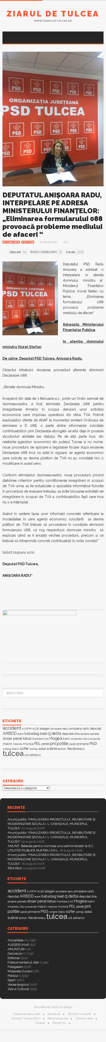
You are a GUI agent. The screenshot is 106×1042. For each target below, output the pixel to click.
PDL (37, 744)
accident (12, 728)
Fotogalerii (15, 967)
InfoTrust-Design (61, 1007)
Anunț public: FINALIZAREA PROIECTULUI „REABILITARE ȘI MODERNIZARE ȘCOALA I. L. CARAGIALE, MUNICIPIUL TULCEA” (51, 824)
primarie (83, 744)
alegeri (45, 728)
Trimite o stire (84, 1018)
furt (46, 738)
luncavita (94, 738)
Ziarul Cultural (18, 989)
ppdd (72, 744)
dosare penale (89, 734)
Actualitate (11, 242)
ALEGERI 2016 (18, 944)
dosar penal (12, 738)
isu (85, 738)
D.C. (66, 242)
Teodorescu (76, 749)
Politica (28, 242)
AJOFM (27, 728)
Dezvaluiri (15, 953)
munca (28, 744)
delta (56, 733)
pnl (53, 743)
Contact (40, 1023)
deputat (68, 734)
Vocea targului (18, 984)
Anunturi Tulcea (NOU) (25, 1018)
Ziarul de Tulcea (53, 13)
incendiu (77, 738)
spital (42, 749)
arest (21, 733)
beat (43, 734)
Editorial (14, 958)
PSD (93, 743)
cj (49, 733)
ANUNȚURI (16, 949)
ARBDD (10, 733)
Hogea (55, 738)
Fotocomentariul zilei (23, 962)
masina (17, 744)
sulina (52, 748)
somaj (33, 749)
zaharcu (35, 755)
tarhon (62, 749)
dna (77, 734)
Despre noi (59, 1023)
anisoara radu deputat (85, 728)
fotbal (27, 738)
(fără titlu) (15, 868)
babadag (31, 733)
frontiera (37, 738)
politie (63, 743)
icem (66, 738)
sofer (24, 748)
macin (7, 744)
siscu (15, 749)
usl (26, 755)
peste (45, 744)
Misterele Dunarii (20, 971)
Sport (12, 980)
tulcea (13, 753)
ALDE (35, 728)
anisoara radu (60, 728)
